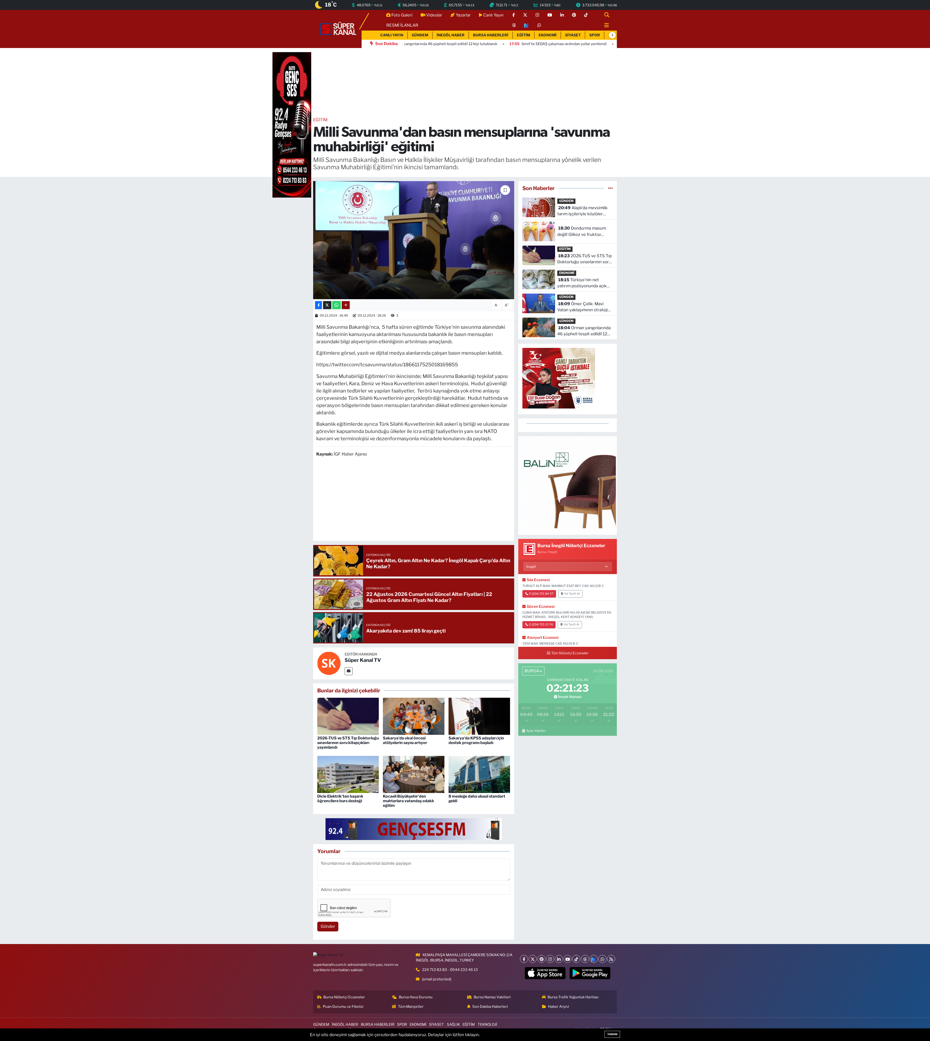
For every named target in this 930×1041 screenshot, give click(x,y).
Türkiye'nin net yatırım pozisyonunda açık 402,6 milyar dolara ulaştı (582, 283)
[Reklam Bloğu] (567, 485)
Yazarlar (463, 15)
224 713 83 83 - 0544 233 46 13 (450, 970)
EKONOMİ (548, 35)
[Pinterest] (541, 959)
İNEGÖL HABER (451, 35)
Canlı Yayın (493, 15)
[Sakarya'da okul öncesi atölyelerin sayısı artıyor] (413, 715)
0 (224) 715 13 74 (541, 624)
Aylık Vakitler (536, 731)
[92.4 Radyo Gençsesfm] (291, 124)
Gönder (328, 926)
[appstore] (545, 973)
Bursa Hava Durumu (416, 997)
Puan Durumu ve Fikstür (343, 1006)
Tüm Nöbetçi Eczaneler (570, 653)
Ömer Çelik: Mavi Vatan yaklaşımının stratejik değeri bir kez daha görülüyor (583, 307)
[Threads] (585, 959)
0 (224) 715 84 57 (541, 593)
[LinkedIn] (559, 959)
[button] (612, 35)
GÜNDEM (420, 35)
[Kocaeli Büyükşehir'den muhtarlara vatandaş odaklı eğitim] (413, 774)
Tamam (612, 1034)
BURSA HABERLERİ (490, 35)
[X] (533, 959)
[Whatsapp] (602, 959)
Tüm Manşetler (411, 1006)
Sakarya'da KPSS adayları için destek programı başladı (476, 740)
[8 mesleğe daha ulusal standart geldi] (479, 774)
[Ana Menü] (604, 25)
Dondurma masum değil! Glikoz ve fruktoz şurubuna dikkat (581, 232)
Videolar (434, 15)
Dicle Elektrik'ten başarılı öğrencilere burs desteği (340, 798)
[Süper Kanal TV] (338, 28)
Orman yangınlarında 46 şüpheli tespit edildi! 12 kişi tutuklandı (584, 331)
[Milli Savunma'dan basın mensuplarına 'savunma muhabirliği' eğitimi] (413, 240)
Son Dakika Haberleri (490, 1006)
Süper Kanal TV (363, 660)
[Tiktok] (576, 959)
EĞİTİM (523, 35)
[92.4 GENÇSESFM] (414, 828)
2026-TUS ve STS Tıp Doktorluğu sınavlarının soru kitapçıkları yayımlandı (348, 743)
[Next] (594, 959)
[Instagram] (550, 959)
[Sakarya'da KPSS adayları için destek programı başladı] (479, 715)
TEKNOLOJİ (487, 1024)
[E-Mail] (349, 671)
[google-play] (590, 973)
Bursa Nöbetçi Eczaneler (344, 997)
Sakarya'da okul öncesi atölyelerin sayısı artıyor (405, 740)
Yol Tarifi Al (572, 593)
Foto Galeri (401, 15)
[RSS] (611, 959)
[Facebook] (524, 959)
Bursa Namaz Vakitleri (492, 997)
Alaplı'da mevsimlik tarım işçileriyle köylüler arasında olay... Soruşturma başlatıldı (583, 211)
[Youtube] (568, 959)
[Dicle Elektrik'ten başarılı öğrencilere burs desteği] (348, 774)
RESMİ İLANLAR (402, 25)
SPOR (594, 35)
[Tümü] (610, 188)
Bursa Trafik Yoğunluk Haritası (573, 997)
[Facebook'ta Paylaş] (318, 305)
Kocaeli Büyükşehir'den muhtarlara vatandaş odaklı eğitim (408, 801)
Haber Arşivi (558, 1006)
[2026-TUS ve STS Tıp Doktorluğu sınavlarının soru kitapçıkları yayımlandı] (348, 715)
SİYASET (573, 35)
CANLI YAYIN (391, 35)
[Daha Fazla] (346, 305)
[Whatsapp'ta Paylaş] (336, 305)
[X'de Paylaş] (327, 305)
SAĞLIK (453, 1024)
